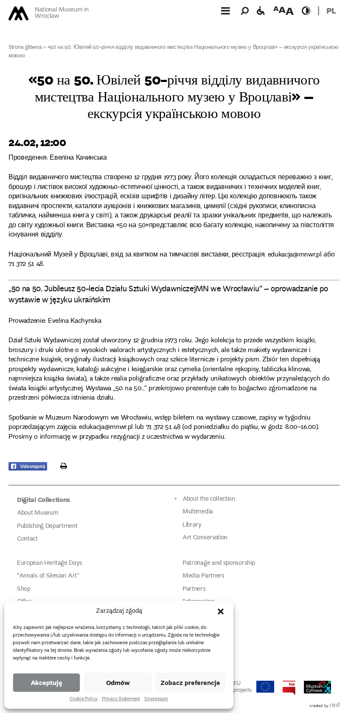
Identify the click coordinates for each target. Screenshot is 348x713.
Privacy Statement (121, 699)
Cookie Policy (84, 699)
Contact (27, 539)
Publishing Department (47, 526)
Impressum (156, 699)
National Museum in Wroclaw (62, 13)
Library (191, 525)
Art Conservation (204, 538)
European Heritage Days (49, 563)
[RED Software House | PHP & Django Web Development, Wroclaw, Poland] (335, 706)
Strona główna (25, 47)
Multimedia (197, 512)
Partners (194, 589)
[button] (220, 611)
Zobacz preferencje (190, 682)
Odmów (118, 682)
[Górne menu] (225, 11)
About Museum (37, 513)
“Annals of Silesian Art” (48, 576)
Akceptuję (46, 682)
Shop (24, 589)
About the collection (208, 499)
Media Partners (203, 576)
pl (331, 10)
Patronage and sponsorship (218, 563)
